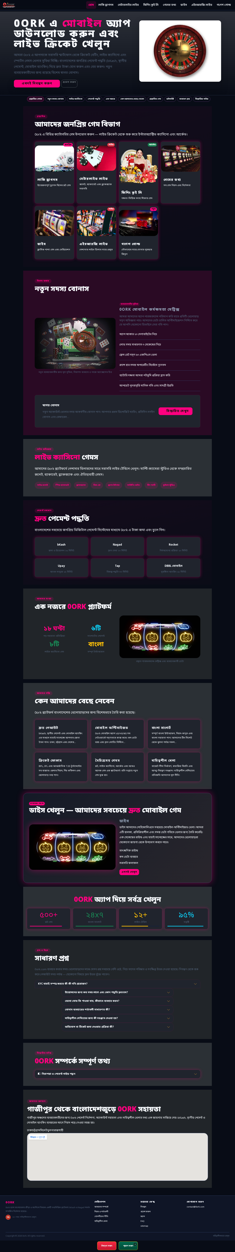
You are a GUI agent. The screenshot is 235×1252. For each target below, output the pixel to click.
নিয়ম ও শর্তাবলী (101, 1211)
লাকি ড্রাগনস (105, 5)
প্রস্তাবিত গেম (155, 99)
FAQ (142, 1221)
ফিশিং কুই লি (150, 5)
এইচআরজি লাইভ (201, 5)
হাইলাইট (170, 99)
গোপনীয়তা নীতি (101, 1216)
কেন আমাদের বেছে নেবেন (132, 99)
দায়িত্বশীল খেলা (100, 1221)
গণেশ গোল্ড (224, 5)
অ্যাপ (143, 1216)
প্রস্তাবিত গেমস (35, 99)
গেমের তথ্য (169, 5)
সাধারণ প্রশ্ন (184, 99)
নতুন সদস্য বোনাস (55, 99)
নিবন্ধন (143, 1207)
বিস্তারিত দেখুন (177, 411)
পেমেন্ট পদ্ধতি (94, 99)
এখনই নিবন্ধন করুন (37, 84)
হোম (91, 5)
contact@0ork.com (195, 1207)
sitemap (144, 1226)
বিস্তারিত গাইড (201, 99)
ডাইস (183, 5)
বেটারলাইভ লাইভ (128, 5)
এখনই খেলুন (129, 872)
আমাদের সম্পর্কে (101, 1207)
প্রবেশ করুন (69, 82)
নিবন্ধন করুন (106, 1245)
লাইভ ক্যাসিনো (75, 99)
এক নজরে (110, 99)
